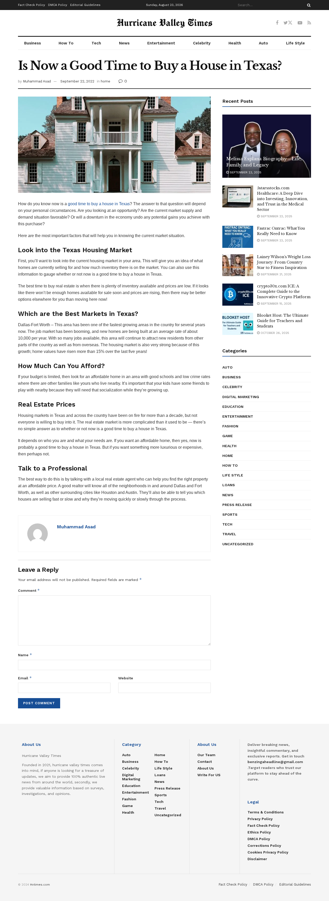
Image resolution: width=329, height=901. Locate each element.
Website (125, 678)
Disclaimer (257, 859)
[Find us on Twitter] (288, 23)
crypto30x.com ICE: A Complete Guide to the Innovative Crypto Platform (283, 291)
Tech (96, 43)
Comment (29, 590)
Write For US (209, 775)
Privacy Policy (260, 819)
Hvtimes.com (40, 884)
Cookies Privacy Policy (268, 852)
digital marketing (240, 397)
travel (229, 534)
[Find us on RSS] (309, 23)
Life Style (295, 43)
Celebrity (202, 43)
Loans (228, 485)
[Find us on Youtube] (300, 23)
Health (235, 43)
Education (232, 407)
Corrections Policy (264, 845)
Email (25, 677)
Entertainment (161, 43)
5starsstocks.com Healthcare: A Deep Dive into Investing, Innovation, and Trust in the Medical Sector (282, 199)
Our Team (206, 755)
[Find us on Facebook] (277, 23)
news (227, 495)
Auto (263, 43)
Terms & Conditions (266, 812)
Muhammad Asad (37, 81)
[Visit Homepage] (164, 23)
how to (230, 465)
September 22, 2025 (245, 172)
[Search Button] (308, 5)
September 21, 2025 (275, 274)
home (105, 81)
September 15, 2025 (275, 303)
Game (227, 436)
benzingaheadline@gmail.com (275, 762)
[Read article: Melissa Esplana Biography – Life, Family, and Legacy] (266, 146)
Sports (229, 514)
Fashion (230, 426)
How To (66, 43)
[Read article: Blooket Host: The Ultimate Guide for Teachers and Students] (237, 324)
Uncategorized (237, 544)
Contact (204, 761)
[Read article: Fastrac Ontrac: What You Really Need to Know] (237, 237)
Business (32, 43)
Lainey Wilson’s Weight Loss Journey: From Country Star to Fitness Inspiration (284, 262)
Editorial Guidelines (85, 5)
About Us (205, 768)
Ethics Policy (259, 832)
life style (232, 475)
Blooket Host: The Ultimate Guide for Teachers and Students (282, 321)
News (124, 43)
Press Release (237, 505)
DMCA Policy (57, 5)
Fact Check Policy (31, 5)
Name (25, 654)
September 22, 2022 (77, 81)
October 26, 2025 (274, 333)
